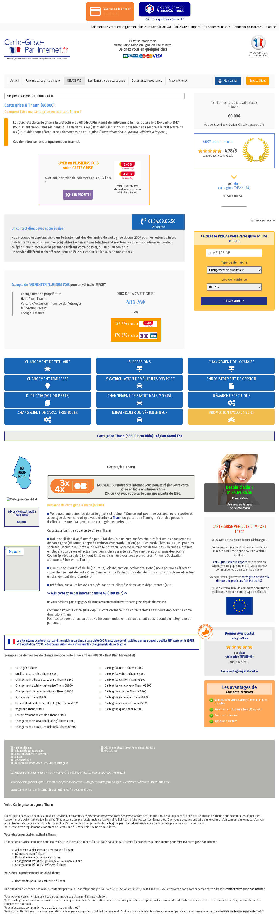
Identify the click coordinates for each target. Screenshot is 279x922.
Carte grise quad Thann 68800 (123, 709)
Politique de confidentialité (28, 750)
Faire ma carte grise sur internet (63, 782)
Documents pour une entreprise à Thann (40, 881)
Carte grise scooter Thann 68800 (125, 691)
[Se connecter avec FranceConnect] (164, 9)
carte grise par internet (119, 823)
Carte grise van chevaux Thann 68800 (128, 685)
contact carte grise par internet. (245, 889)
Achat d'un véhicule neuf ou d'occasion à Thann (44, 850)
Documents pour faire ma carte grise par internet (186, 842)
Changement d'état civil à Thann (48, 861)
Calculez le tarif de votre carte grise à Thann (79, 530)
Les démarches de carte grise (106, 81)
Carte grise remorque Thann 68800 (127, 697)
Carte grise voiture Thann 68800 (125, 674)
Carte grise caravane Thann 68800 (126, 703)
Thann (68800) (45, 96)
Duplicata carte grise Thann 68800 (36, 674)
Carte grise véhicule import (230, 562)
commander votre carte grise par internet (52, 908)
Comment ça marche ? (248, 27)
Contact (271, 27)
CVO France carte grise (56, 763)
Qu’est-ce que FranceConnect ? (164, 19)
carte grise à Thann (24, 900)
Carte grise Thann (26, 668)
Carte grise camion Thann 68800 (125, 680)
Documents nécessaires (147, 81)
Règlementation (22, 759)
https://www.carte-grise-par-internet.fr (104, 772)
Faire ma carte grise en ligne (43, 81)
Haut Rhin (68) (28, 96)
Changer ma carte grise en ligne (103, 782)
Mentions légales (23, 747)
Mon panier (230, 81)
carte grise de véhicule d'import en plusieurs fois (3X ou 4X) (243, 579)
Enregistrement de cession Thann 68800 (40, 715)
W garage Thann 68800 (29, 709)
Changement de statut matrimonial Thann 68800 (45, 727)
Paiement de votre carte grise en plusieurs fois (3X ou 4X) (131, 27)
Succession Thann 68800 (31, 697)
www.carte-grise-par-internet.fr (243, 911)
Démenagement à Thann (30, 854)
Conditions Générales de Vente (30, 753)
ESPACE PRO (74, 81)
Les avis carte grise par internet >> (239, 671)
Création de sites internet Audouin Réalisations (129, 747)
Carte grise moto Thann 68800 (124, 668)
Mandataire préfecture (136, 782)
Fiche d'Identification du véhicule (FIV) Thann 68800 (46, 703)
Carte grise (11, 96)
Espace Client (258, 81)
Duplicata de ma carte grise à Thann (37, 857)
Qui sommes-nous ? (216, 27)
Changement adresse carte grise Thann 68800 (44, 680)
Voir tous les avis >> (262, 220)
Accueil (14, 81)
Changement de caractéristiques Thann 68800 (44, 691)
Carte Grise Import (187, 27)
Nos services (110, 750)
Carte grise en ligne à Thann (33, 805)
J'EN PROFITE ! (81, 195)
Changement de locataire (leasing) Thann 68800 (45, 721)
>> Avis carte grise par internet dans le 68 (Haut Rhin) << (87, 593)
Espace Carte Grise (160, 782)
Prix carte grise (178, 81)
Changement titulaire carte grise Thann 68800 (44, 685)
